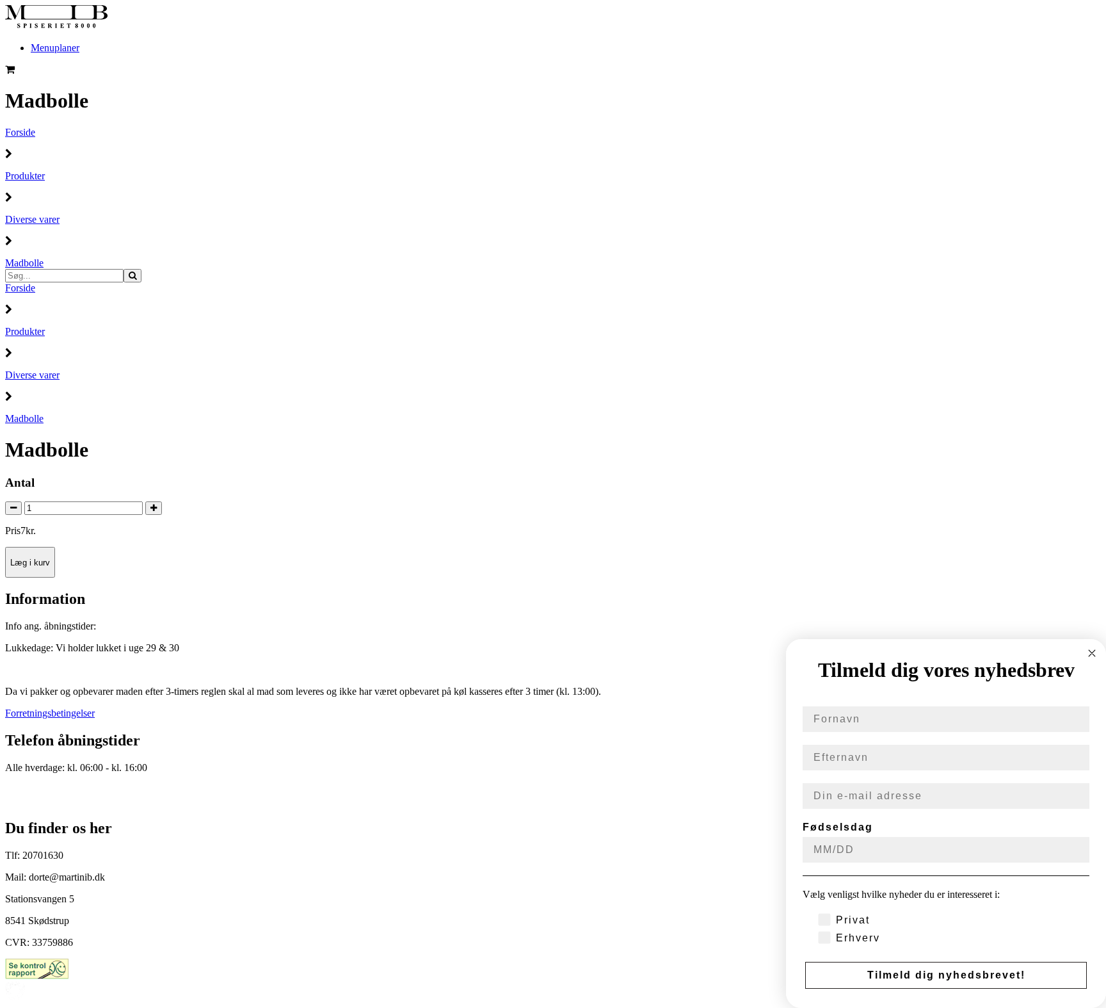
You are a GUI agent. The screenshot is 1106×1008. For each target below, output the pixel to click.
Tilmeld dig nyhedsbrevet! (946, 975)
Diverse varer (32, 219)
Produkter (25, 175)
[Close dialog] (1092, 653)
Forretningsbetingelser (50, 713)
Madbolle (24, 262)
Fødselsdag (838, 827)
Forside (20, 132)
